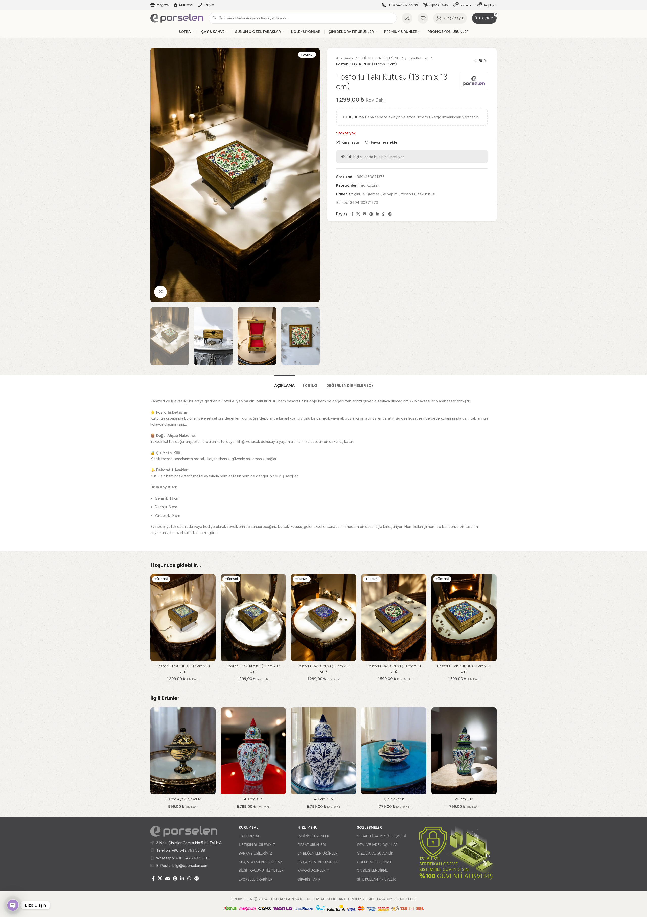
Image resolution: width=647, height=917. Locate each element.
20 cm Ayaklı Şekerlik (183, 799)
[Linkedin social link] (378, 214)
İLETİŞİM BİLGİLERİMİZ (257, 845)
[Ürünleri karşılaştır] (407, 18)
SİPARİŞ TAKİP (309, 879)
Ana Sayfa (345, 58)
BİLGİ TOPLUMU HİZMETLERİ (262, 870)
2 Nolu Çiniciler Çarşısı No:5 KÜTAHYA (189, 843)
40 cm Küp (253, 799)
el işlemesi (371, 194)
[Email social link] (364, 214)
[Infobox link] (400, 5)
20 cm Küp (464, 799)
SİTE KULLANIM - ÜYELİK (376, 879)
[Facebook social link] (352, 214)
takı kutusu (427, 194)
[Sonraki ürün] (485, 61)
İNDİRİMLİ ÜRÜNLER (313, 836)
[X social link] (358, 214)
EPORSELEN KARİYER (255, 879)
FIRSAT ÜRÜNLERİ (312, 845)
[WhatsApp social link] (384, 214)
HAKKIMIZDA (249, 836)
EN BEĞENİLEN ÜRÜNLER (317, 853)
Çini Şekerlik (394, 799)
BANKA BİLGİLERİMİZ (255, 853)
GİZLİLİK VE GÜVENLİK (375, 853)
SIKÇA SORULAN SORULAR (260, 862)
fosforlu (408, 194)
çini (357, 194)
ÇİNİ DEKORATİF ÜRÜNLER (381, 58)
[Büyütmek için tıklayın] (160, 292)
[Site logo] (176, 18)
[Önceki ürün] (475, 61)
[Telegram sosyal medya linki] (390, 214)
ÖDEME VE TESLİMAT (374, 862)
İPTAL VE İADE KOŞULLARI (377, 845)
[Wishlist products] (423, 18)
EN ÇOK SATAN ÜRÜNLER (318, 862)
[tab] (284, 383)
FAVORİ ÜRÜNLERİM (313, 870)
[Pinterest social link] (371, 214)
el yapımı (390, 194)
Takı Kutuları (418, 58)
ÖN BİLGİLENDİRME (372, 870)
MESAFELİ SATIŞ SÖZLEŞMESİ (381, 836)
